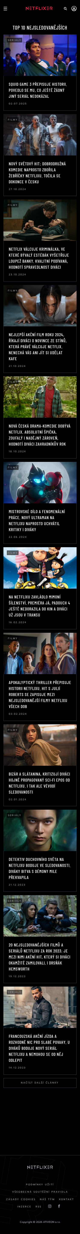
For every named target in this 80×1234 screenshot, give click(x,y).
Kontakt (66, 1199)
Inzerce (24, 1206)
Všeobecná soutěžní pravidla (40, 1192)
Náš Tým (47, 1199)
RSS (39, 1206)
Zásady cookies (21, 1199)
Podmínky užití (40, 1184)
